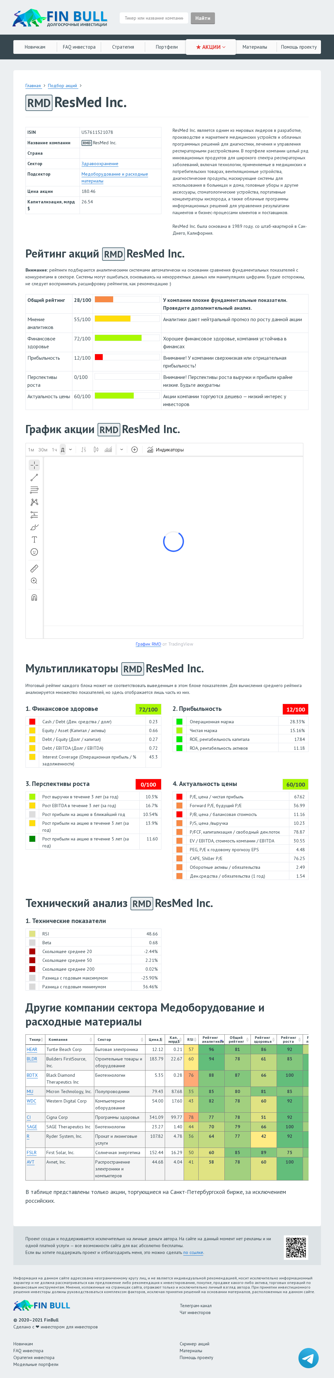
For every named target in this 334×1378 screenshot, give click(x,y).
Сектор (104, 1039)
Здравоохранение (100, 163)
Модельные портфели (35, 1364)
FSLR (32, 1152)
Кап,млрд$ (174, 1039)
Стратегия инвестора (33, 1357)
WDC (31, 1101)
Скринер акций (194, 1344)
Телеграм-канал (196, 1305)
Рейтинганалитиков (213, 1039)
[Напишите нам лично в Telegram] (308, 1358)
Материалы (255, 47)
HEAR (32, 1049)
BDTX (32, 1075)
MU (30, 1091)
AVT (31, 1162)
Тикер (34, 1039)
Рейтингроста (288, 1039)
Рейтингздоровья (263, 1039)
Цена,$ (155, 1039)
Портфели (167, 47)
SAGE (32, 1127)
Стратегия (123, 47)
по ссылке (193, 1252)
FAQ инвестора (79, 47)
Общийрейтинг (236, 1039)
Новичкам (35, 47)
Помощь (299, 47)
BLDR (32, 1059)
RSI (190, 1039)
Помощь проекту (196, 1357)
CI (29, 1117)
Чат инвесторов (195, 1312)
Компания (58, 1039)
